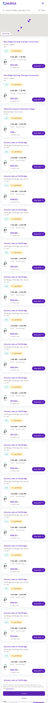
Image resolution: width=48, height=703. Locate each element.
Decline (25, 698)
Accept (25, 694)
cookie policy (9, 688)
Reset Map (5, 34)
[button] (43, 3)
